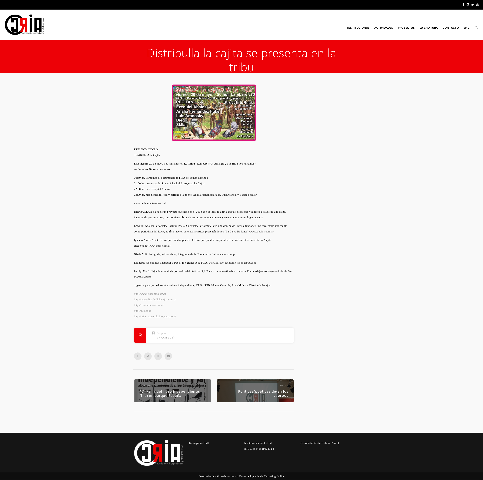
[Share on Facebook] (138, 356)
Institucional (358, 27)
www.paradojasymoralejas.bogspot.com (232, 262)
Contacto (451, 27)
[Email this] (168, 356)
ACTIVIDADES (383, 27)
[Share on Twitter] (148, 356)
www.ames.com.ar (159, 245)
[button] (475, 27)
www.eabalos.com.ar (261, 231)
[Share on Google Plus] (158, 356)
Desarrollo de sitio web (212, 476)
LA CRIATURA (429, 27)
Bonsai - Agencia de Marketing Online (262, 476)
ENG (467, 27)
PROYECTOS (406, 27)
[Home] (24, 25)
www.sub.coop (226, 254)
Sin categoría (166, 337)
